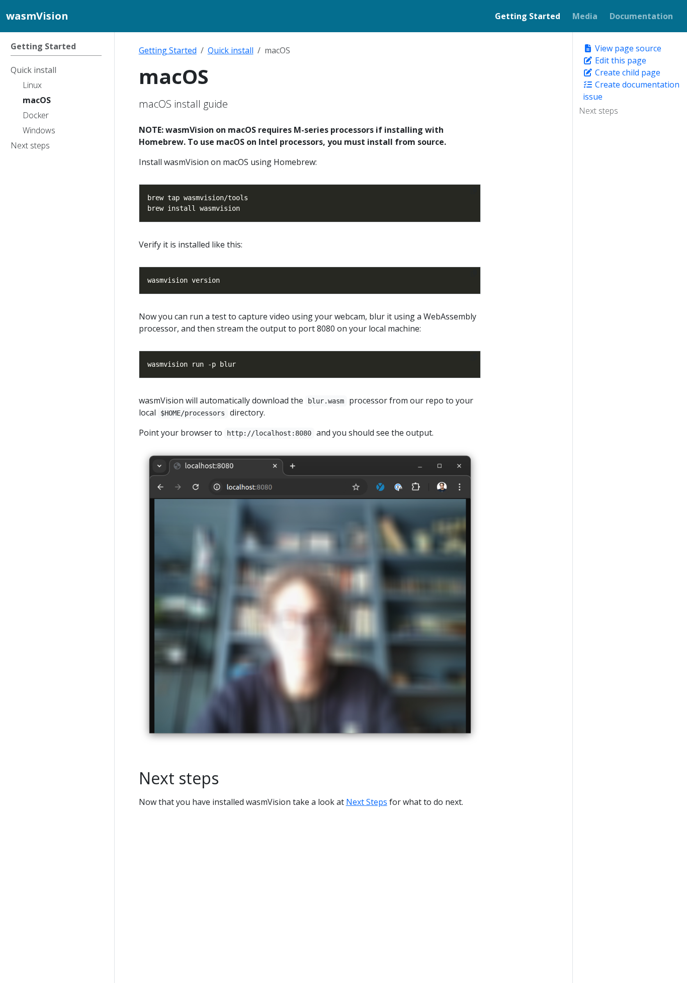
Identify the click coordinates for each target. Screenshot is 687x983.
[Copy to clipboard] (474, 190)
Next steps (598, 110)
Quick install (230, 50)
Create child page (626, 72)
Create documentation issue (631, 90)
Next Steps (366, 801)
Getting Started (168, 50)
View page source (627, 48)
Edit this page (619, 60)
